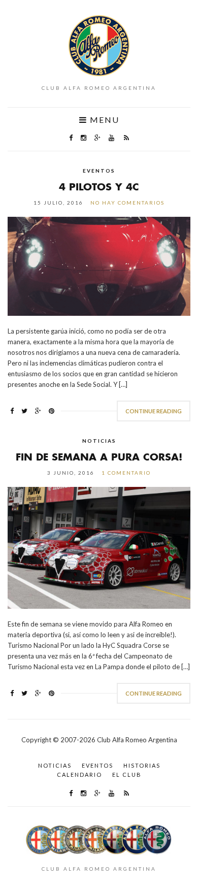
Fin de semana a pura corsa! (99, 456)
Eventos (99, 171)
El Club (127, 774)
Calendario (79, 774)
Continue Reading (153, 411)
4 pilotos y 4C (99, 186)
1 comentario (126, 473)
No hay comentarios (127, 203)
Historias (141, 765)
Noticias (99, 441)
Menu (103, 120)
